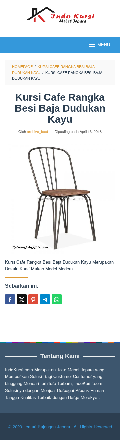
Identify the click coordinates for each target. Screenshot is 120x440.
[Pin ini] (33, 299)
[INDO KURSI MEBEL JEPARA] (60, 14)
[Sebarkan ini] (10, 299)
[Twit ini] (22, 299)
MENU (103, 44)
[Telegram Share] (45, 299)
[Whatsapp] (57, 299)
